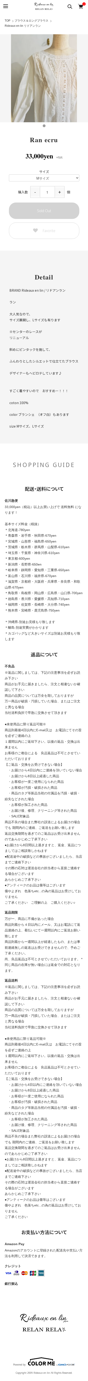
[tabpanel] (44, 78)
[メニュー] (5, 6)
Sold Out (44, 210)
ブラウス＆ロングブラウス (31, 20)
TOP (7, 20)
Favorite (49, 230)
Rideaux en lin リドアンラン (23, 25)
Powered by (19, 1364)
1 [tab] (44, 125)
